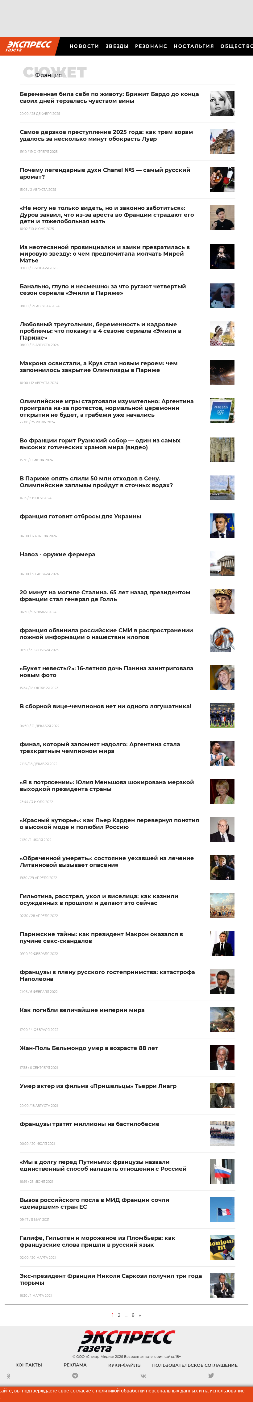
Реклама (75, 1365)
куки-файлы (125, 1365)
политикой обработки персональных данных (147, 1390)
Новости (85, 46)
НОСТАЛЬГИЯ (194, 46)
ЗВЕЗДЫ (117, 46)
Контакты (28, 1365)
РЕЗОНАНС (151, 46)
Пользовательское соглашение (195, 1365)
